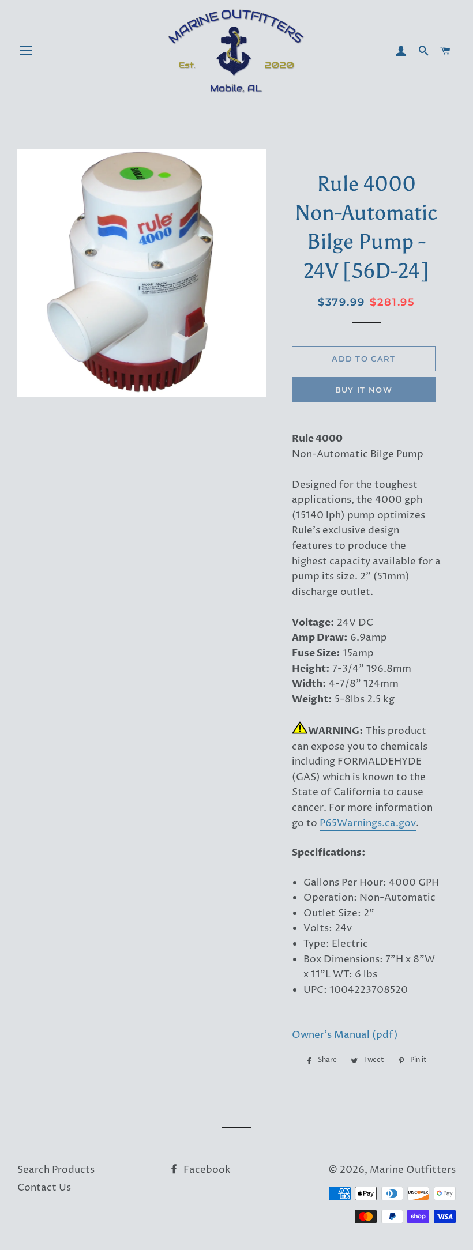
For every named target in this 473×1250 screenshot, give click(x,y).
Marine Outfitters (413, 1170)
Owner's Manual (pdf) (345, 1035)
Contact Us (44, 1188)
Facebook (206, 1170)
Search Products (56, 1170)
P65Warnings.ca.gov (368, 823)
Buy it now (363, 389)
